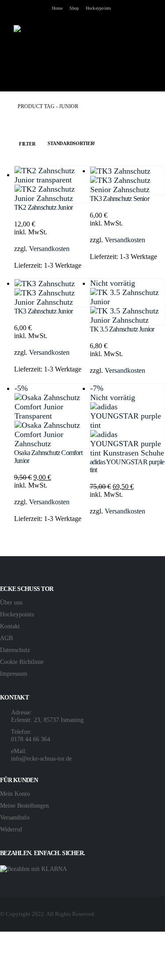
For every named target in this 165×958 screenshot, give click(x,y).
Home (57, 8)
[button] (7, 49)
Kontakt (10, 626)
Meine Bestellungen (24, 805)
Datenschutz (15, 649)
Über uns (11, 602)
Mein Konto (15, 793)
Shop (74, 8)
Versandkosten (49, 248)
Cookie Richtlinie (22, 661)
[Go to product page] (52, 184)
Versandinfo (14, 817)
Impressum (13, 673)
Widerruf (11, 829)
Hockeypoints (98, 8)
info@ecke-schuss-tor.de (41, 758)
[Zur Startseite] (2, 106)
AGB (6, 637)
